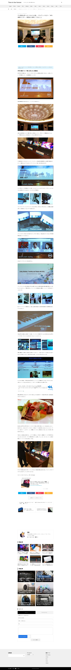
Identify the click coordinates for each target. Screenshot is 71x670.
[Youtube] (36, 537)
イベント (46, 502)
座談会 (21, 503)
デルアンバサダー (31, 502)
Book (35, 6)
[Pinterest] (33, 537)
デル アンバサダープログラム (32, 73)
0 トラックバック (44, 612)
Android (18, 6)
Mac (23, 6)
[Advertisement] (35, 57)
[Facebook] (29, 537)
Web (56, 6)
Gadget (10, 6)
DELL (37, 502)
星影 (23, 502)
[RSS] (18, 668)
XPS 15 (44, 502)
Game (44, 6)
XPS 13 (42, 502)
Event (40, 6)
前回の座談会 (36, 306)
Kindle (31, 6)
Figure (52, 6)
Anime (48, 6)
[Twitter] (30, 537)
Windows (27, 6)
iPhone (14, 6)
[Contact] (37, 537)
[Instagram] (32, 537)
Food (60, 6)
